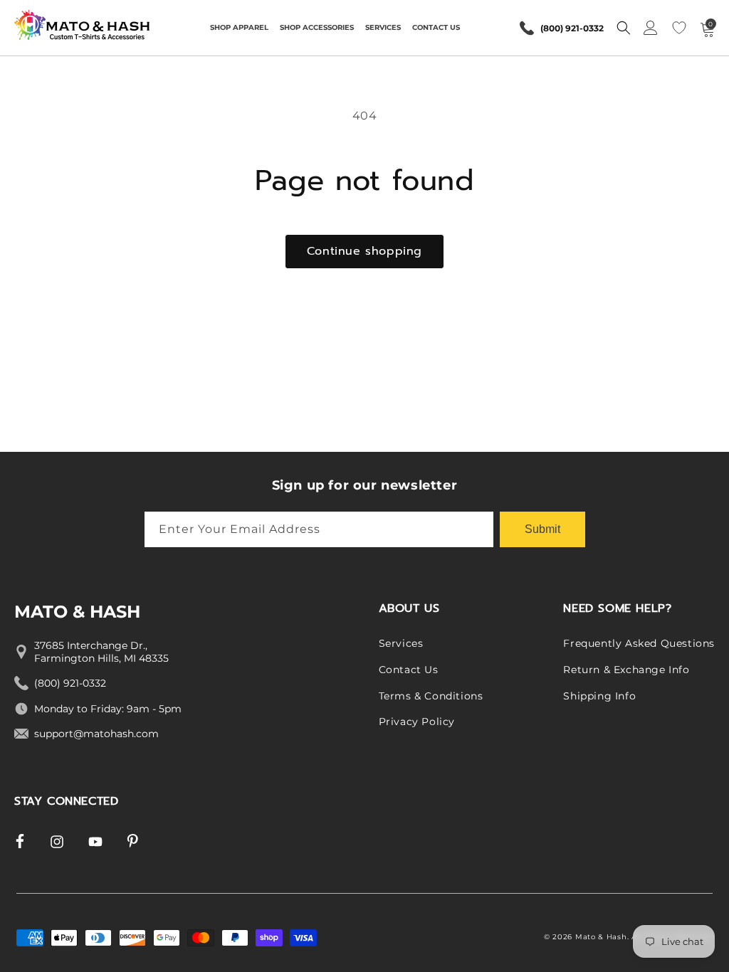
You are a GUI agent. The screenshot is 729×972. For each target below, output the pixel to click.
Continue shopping (364, 251)
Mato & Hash (601, 936)
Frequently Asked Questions (639, 643)
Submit (542, 529)
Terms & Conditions (431, 696)
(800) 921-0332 (572, 28)
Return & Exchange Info (626, 669)
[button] (239, 28)
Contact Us (409, 669)
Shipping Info (599, 696)
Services (401, 643)
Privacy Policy (417, 721)
